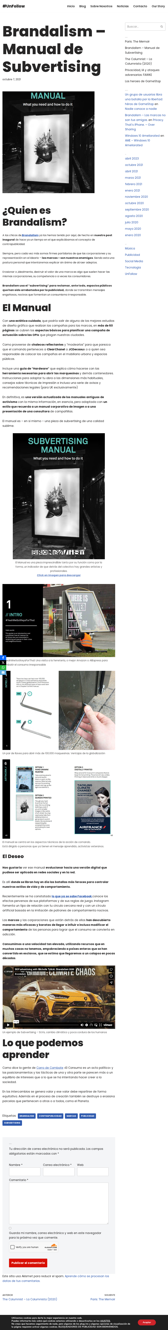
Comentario (18, 1180)
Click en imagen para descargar (59, 575)
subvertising (12, 1122)
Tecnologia (133, 267)
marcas (71, 1116)
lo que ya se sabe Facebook (72, 896)
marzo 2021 (133, 178)
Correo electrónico (57, 1165)
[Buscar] (162, 26)
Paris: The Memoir (137, 41)
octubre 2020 (134, 203)
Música (130, 248)
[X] (3, 662)
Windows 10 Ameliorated (142, 136)
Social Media (134, 261)
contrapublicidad (50, 1116)
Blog (82, 6)
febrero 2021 (133, 184)
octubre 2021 (134, 165)
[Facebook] (3, 657)
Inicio (71, 6)
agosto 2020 (134, 216)
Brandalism (30, 235)
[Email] (3, 672)
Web (80, 1165)
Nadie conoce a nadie (141, 109)
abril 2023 (132, 158)
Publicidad (132, 255)
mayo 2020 (133, 229)
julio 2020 (131, 222)
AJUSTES (105, 1320)
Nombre (15, 1165)
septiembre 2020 (137, 210)
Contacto (140, 6)
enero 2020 (133, 235)
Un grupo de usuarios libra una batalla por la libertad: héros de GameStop (144, 99)
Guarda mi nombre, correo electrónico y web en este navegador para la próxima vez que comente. (55, 1235)
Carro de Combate (49, 1068)
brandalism (27, 1116)
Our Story (158, 6)
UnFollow (131, 274)
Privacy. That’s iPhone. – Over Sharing (144, 124)
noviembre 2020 (136, 197)
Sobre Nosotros (101, 6)
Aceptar (147, 1322)
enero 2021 (132, 190)
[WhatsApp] (3, 667)
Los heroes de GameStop (143, 81)
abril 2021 (131, 171)
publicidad (87, 1116)
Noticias (123, 6)
